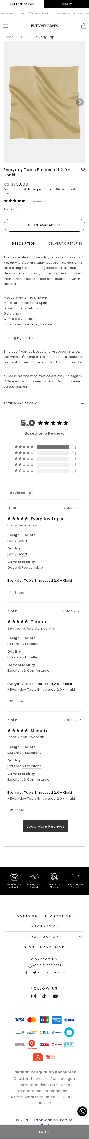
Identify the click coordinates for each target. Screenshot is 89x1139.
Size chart (12, 209)
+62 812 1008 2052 (47, 965)
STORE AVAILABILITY (44, 225)
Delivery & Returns (65, 243)
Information (45, 926)
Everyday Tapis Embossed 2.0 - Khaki (39, 580)
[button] (5, 26)
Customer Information (44, 915)
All (22, 37)
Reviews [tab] (17, 493)
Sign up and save (44, 947)
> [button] (45, 826)
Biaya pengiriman (41, 189)
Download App (44, 936)
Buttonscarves (22, 4)
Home (8, 37)
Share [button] (19, 592)
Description (24, 243)
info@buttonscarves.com (47, 972)
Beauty (67, 4)
